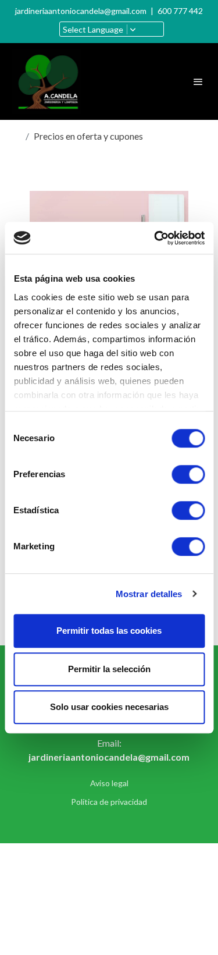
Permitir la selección (109, 669)
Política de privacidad (109, 802)
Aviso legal (109, 783)
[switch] (188, 474)
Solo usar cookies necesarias (109, 707)
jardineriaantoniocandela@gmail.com (80, 11)
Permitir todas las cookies (109, 631)
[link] (46, 81)
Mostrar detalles (149, 594)
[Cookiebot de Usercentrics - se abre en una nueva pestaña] (155, 238)
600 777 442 (180, 11)
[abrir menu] (198, 81)
